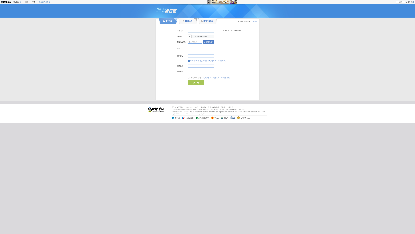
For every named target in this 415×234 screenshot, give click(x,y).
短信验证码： (181, 42)
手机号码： (181, 31)
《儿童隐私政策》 (226, 78)
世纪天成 (6, 2)
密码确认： (181, 56)
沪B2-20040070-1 (239, 109)
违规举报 (230, 107)
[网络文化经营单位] (176, 117)
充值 (26, 2)
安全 (33, 2)
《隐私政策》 (216, 78)
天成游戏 (16, 2)
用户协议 (210, 107)
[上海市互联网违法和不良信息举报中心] (202, 117)
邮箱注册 (188, 21)
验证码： (180, 36)
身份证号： (181, 71)
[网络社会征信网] (224, 117)
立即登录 (254, 21)
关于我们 (174, 107)
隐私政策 (216, 107)
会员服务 (409, 2)
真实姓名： (181, 66)
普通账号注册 (208, 21)
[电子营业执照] (215, 117)
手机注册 (169, 21)
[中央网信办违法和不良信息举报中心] (188, 117)
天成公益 (203, 107)
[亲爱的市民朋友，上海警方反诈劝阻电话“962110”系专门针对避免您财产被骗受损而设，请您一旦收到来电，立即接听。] (232, 117)
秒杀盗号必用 (43, 2)
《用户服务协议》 (207, 78)
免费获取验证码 (208, 42)
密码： (179, 48)
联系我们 (223, 107)
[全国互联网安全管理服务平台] (243, 117)
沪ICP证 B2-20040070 (226, 109)
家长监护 (197, 107)
